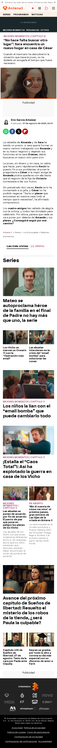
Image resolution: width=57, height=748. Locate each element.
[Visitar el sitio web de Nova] (47, 695)
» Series (17, 232)
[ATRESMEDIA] (28, 686)
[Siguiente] (55, 2)
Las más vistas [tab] (17, 246)
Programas (21, 14)
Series (7, 14)
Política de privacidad (34, 728)
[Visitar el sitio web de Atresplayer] (28, 709)
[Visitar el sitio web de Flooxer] (44, 709)
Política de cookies (16, 732)
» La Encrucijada (30, 232)
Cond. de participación (38, 732)
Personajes (32, 30)
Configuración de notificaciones (21, 741)
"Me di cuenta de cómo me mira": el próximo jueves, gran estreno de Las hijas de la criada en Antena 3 (40, 513)
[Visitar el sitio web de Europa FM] (47, 702)
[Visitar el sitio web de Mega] (10, 702)
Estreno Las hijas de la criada (19, 2)
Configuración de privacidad (28, 737)
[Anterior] (2, 2)
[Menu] (53, 8)
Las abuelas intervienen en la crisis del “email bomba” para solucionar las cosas (39, 354)
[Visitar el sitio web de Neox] (35, 695)
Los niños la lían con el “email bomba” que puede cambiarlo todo (27, 411)
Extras (45, 30)
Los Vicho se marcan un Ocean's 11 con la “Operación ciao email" (14, 353)
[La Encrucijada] (28, 26)
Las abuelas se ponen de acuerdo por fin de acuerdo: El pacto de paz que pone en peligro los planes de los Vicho (15, 519)
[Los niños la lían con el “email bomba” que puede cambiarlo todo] (28, 384)
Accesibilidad (45, 741)
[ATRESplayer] (46, 8)
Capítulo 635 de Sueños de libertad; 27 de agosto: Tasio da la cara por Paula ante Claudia (15, 657)
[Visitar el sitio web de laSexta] (22, 695)
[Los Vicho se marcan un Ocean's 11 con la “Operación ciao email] (15, 337)
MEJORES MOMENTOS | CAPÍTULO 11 (24, 402)
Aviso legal (17, 728)
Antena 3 (7, 232)
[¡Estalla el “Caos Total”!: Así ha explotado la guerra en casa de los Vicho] (28, 440)
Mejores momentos (14, 30)
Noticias (37, 14)
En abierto (36, 503)
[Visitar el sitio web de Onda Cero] (35, 702)
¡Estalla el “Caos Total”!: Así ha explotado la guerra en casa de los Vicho (27, 469)
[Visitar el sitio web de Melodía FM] (13, 709)
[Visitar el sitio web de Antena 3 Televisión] (10, 695)
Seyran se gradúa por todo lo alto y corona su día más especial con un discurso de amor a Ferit (41, 657)
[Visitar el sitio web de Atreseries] (22, 702)
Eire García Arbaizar (23, 120)
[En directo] (32, 8)
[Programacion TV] (39, 8)
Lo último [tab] (37, 246)
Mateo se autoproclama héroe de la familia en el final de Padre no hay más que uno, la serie (27, 310)
